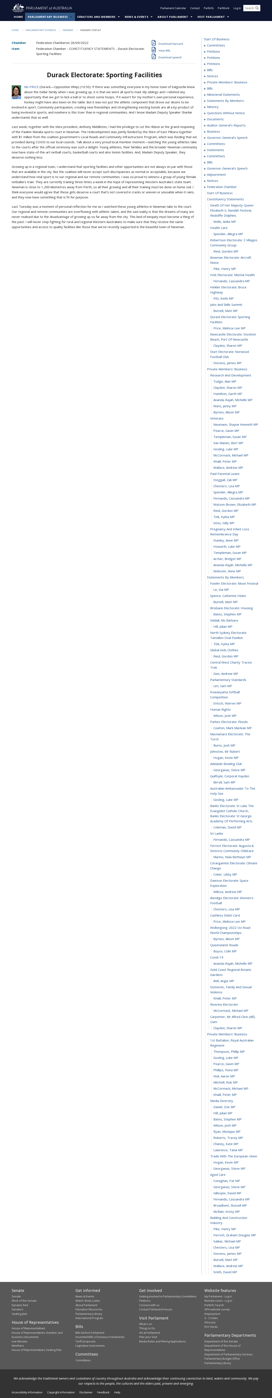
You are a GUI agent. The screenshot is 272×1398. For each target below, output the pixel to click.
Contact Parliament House (155, 1309)
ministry (213, 107)
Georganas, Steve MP (229, 770)
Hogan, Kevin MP (226, 757)
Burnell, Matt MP (225, 311)
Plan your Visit (148, 1337)
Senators (17, 1309)
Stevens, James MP (227, 363)
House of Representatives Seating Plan (37, 1350)
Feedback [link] (103, 1392)
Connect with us (149, 1305)
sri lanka (216, 833)
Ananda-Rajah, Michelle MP (232, 400)
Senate (16, 1296)
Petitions (144, 1301)
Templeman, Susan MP (230, 437)
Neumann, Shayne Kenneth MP (235, 424)
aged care (217, 1174)
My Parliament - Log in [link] (218, 1296)
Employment (212, 1314)
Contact (195, 8)
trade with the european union (233, 1156)
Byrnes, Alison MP (226, 412)
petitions (213, 51)
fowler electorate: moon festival (234, 583)
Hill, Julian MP (222, 626)
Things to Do (147, 1328)
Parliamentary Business (48, 17)
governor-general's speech (227, 137)
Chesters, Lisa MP (226, 486)
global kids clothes (224, 650)
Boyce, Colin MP (225, 951)
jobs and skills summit (226, 304)
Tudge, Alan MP (224, 381)
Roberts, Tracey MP (228, 1138)
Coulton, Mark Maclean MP (232, 728)
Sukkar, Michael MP (227, 1241)
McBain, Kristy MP (226, 1211)
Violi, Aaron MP (224, 1076)
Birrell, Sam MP (224, 782)
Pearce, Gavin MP (226, 430)
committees (216, 45)
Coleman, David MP (227, 827)
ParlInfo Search (214, 1305)
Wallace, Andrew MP (228, 467)
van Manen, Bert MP (228, 443)
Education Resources (88, 1309)
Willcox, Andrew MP (227, 892)
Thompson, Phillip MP (229, 1051)
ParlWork (224, 8)
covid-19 (216, 957)
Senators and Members (96, 17)
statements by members (225, 100)
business (213, 131)
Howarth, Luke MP (227, 546)
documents (215, 119)
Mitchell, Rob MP (225, 1082)
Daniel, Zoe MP (224, 1107)
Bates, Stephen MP (227, 614)
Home (18, 17)
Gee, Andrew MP (225, 673)
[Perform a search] (257, 8)
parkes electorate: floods (229, 722)
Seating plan (19, 1314)
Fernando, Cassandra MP (231, 281)
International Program (89, 1318)
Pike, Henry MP (224, 269)
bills (210, 70)
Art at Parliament (149, 1333)
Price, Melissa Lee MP (229, 328)
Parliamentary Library (88, 1314)
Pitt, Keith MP (223, 298)
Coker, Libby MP (225, 874)
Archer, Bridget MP (227, 559)
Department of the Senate (221, 1341)
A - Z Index (211, 1318)
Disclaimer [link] (86, 1392)
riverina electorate (224, 1004)
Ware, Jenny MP (225, 406)
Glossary (209, 1322)
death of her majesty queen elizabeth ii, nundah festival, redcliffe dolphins (232, 210)
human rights (220, 709)
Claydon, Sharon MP (227, 345)
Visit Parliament (211, 17)
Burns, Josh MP (224, 745)
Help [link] (117, 1392)
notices (212, 76)
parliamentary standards (228, 680)
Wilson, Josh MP (225, 715)
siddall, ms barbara (224, 620)
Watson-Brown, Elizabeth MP (234, 504)
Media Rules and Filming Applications (162, 1341)
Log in (237, 8)
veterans (217, 418)
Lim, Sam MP (222, 686)
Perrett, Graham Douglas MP (234, 1235)
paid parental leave (224, 474)
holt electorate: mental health (232, 275)
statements (215, 150)
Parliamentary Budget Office (222, 1358)
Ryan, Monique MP (227, 1131)
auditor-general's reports (226, 125)
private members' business (227, 82)
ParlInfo (209, 8)
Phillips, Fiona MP (225, 1070)
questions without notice (226, 113)
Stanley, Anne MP (226, 540)
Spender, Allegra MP (228, 234)
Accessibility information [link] (27, 1392)
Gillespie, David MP (227, 1193)
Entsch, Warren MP (227, 703)
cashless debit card (225, 915)
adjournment (216, 174)
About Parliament (172, 17)
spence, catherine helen (228, 596)
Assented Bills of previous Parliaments (100, 1337)
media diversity (221, 1101)
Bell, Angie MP (223, 981)
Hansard (67, 30)
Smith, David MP (225, 1272)
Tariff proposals (85, 1341)
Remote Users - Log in (218, 1301)
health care (219, 228)
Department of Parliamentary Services (228, 1354)
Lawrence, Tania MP (228, 1150)
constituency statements (225, 199)
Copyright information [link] (61, 1392)
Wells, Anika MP (224, 221)
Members (18, 1345)
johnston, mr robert (225, 751)
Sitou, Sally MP (223, 523)
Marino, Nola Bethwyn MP (232, 857)
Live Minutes (20, 1341)
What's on (145, 1324)
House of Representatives (28, 1328)
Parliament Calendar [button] (173, 8)
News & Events (136, 17)
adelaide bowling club (226, 764)
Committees (83, 1360)
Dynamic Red (20, 1305)
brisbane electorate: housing (231, 608)
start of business (217, 39)
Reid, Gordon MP (225, 251)
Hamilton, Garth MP (227, 394)
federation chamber (222, 187)
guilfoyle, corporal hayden (229, 776)
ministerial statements (223, 94)
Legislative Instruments (90, 1345)
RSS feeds (211, 1327)
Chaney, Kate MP (225, 1144)
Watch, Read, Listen (87, 1301)
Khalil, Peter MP (225, 461)
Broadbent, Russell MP (230, 1205)
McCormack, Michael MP (230, 455)
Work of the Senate (24, 1301)
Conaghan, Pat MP (226, 1181)
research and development (230, 375)
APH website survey (217, 1309)
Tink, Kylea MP (224, 517)
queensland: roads (224, 945)
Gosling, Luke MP (225, 449)
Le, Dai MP (221, 589)
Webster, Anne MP (227, 571)
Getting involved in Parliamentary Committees (168, 1296)
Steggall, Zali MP (225, 480)
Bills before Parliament (89, 1333)
